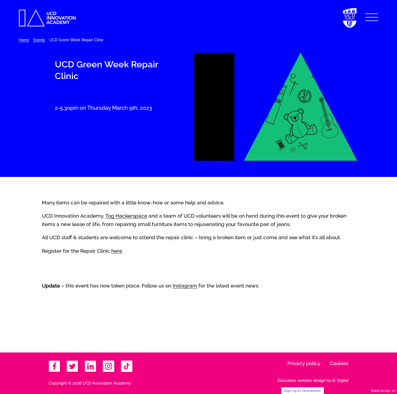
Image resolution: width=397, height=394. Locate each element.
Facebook (54, 366)
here (116, 251)
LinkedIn (90, 366)
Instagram (185, 286)
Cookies (339, 363)
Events (39, 40)
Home (24, 40)
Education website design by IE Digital (313, 380)
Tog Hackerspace (126, 216)
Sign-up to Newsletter (302, 390)
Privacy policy (303, 363)
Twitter (72, 366)
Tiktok (126, 366)
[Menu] (371, 17)
